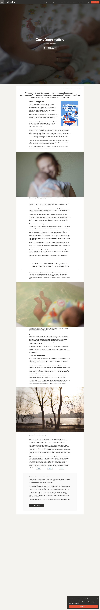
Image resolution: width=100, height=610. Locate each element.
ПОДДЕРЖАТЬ (83, 606)
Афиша (83, 2)
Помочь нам (95, 2)
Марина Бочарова (51, 43)
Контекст (74, 88)
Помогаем (66, 2)
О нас (41, 2)
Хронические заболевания (66, 88)
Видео (78, 2)
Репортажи (79, 88)
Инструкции (73, 2)
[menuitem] (2, 2)
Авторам (46, 2)
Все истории (60, 2)
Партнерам (52, 2)
